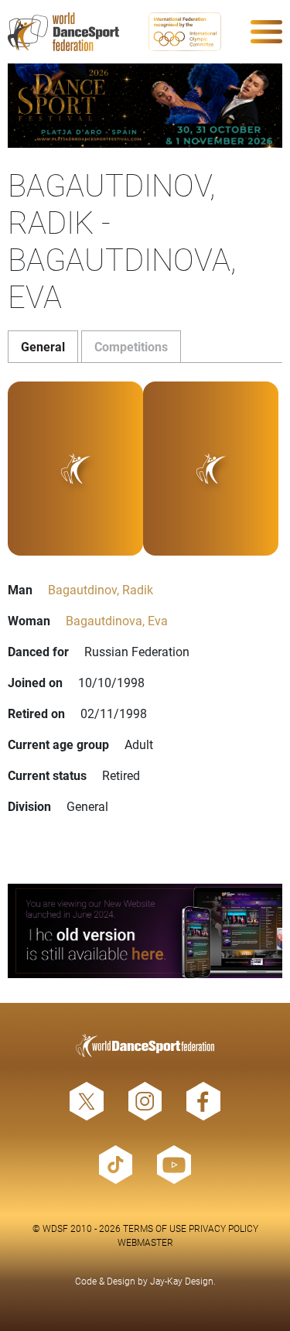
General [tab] (43, 346)
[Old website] (145, 931)
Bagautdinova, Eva (117, 620)
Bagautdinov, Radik (100, 589)
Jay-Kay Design (181, 1281)
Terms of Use (154, 1228)
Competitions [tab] (131, 346)
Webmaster (145, 1242)
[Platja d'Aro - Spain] (145, 105)
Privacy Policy (223, 1228)
